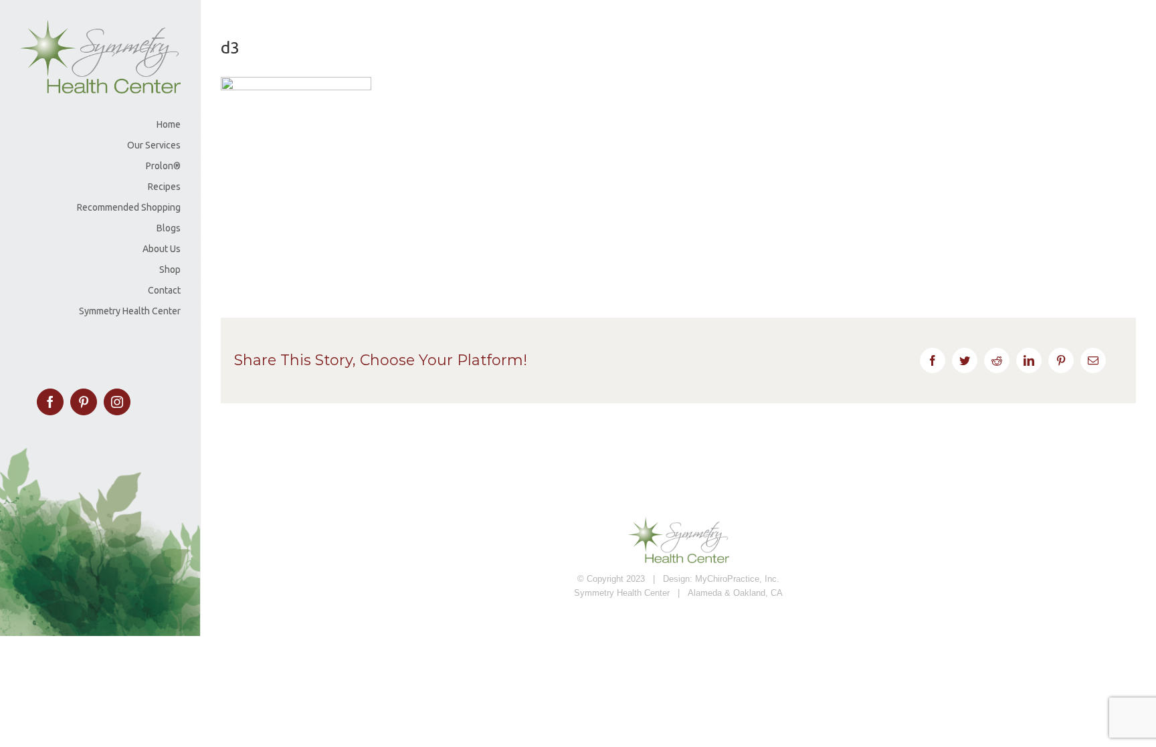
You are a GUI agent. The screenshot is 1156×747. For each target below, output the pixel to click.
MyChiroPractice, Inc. (737, 579)
